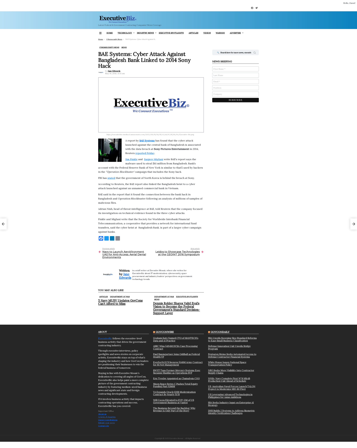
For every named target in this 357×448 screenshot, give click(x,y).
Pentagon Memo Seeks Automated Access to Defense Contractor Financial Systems (232, 355)
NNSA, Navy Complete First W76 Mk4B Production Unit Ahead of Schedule (229, 379)
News (156, 299)
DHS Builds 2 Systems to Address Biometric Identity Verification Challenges (231, 412)
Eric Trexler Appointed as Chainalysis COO (176, 378)
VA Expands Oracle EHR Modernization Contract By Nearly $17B (174, 393)
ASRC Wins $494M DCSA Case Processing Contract (175, 347)
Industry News (145, 33)
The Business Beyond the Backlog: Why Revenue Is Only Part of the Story (174, 409)
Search (254, 53)
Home (110, 33)
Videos (207, 33)
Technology (125, 33)
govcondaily (220, 331)
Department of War (120, 297)
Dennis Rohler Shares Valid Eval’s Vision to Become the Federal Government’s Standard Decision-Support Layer (176, 308)
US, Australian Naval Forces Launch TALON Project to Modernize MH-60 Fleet (231, 387)
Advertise (235, 33)
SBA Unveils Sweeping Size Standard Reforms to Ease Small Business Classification (232, 339)
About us (102, 414)
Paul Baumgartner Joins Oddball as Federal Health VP (176, 355)
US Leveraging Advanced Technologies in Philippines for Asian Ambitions (230, 395)
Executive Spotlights (171, 33)
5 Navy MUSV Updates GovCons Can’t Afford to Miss (120, 302)
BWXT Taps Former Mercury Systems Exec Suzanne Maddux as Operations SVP (176, 371)
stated (111, 178)
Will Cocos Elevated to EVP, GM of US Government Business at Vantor (173, 401)
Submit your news (106, 423)
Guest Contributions (107, 420)
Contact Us (103, 425)
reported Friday (144, 153)
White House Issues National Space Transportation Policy (227, 363)
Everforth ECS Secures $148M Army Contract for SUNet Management (178, 363)
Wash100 (220, 33)
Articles (193, 33)
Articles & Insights (107, 417)
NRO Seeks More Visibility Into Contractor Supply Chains (231, 371)
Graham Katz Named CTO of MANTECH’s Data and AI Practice (175, 339)
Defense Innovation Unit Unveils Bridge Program (229, 347)
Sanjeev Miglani (153, 159)
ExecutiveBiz (105, 338)
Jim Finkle (131, 159)
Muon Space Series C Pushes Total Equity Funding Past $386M (175, 385)
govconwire (165, 331)
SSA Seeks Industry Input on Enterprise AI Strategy (231, 403)
